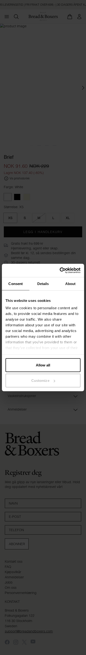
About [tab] (70, 283)
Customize (40, 381)
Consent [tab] (15, 283)
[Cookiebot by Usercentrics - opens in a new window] (61, 270)
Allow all (43, 365)
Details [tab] (43, 283)
